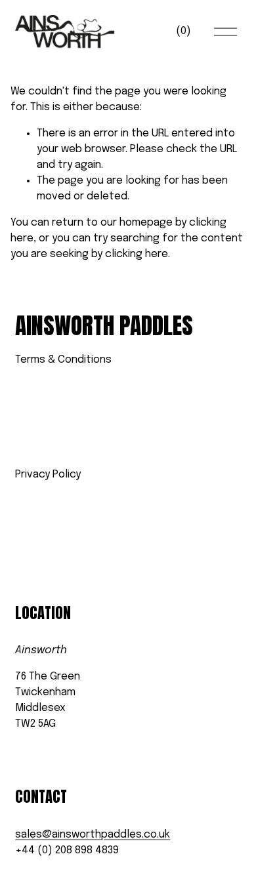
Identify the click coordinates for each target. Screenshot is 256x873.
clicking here (136, 254)
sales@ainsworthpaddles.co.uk (92, 834)
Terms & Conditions (63, 359)
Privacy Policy (48, 474)
